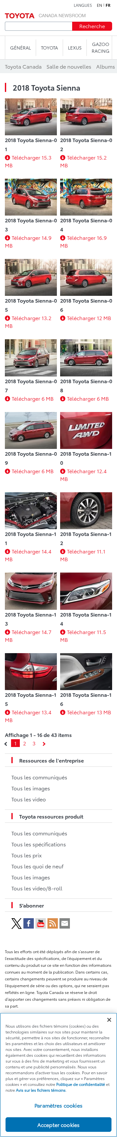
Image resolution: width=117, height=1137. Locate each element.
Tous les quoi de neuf (37, 866)
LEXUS (75, 47)
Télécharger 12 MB (89, 317)
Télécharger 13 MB (89, 712)
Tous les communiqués (39, 777)
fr (108, 5)
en (99, 5)
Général (20, 47)
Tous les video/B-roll (36, 888)
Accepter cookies (58, 1124)
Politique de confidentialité (80, 1084)
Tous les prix (26, 855)
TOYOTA (49, 47)
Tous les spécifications (38, 844)
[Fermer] (109, 1020)
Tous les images (30, 788)
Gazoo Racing (101, 47)
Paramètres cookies (58, 1105)
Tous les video (28, 799)
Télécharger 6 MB (33, 398)
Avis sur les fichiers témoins (41, 1090)
